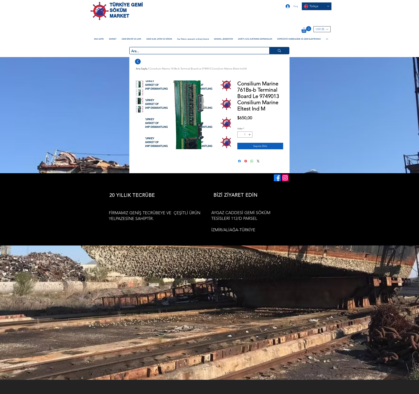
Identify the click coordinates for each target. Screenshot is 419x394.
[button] (306, 29)
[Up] (138, 61)
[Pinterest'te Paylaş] (246, 161)
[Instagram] (285, 177)
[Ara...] (279, 50)
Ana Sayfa (141, 68)
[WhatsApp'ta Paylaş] (252, 161)
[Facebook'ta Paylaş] (239, 161)
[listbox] (322, 29)
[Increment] (250, 134)
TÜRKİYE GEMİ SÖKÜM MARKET (126, 10)
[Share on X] (258, 161)
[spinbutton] (245, 134)
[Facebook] (277, 177)
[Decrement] (240, 134)
